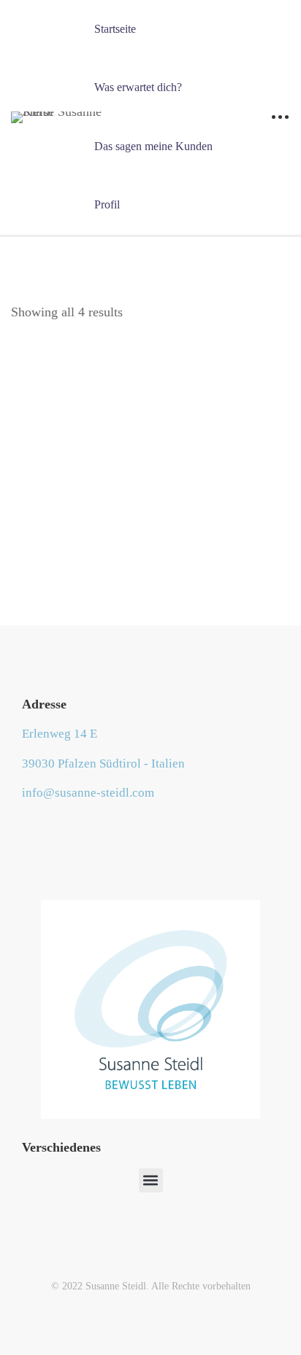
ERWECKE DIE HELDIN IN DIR (151, 556)
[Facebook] (21, 828)
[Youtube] (44, 828)
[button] (151, 1180)
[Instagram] (67, 828)
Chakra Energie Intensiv (151, 418)
